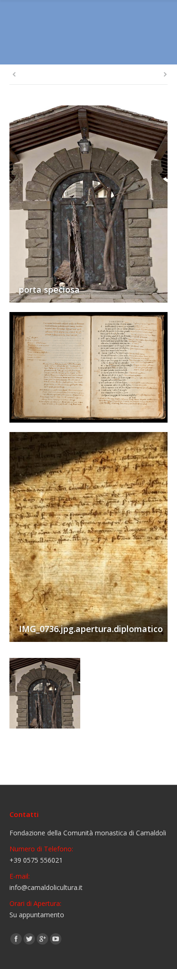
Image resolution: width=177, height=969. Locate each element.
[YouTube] (55, 939)
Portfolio (102, 45)
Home (71, 45)
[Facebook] (16, 939)
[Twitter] (29, 939)
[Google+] (42, 939)
